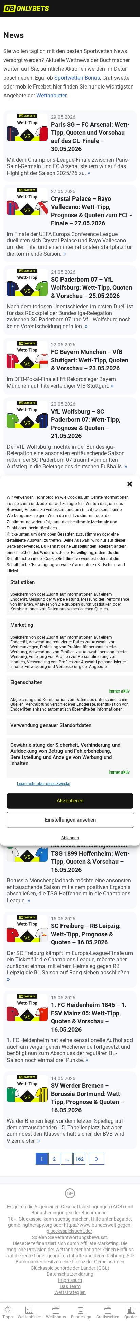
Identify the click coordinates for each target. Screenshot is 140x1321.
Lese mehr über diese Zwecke (43, 783)
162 (79, 1159)
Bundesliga (81, 1317)
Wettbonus (56, 1317)
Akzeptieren (70, 800)
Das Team (70, 1286)
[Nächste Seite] (96, 1159)
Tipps (7, 1317)
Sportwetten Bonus (77, 78)
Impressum (70, 1280)
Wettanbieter (51, 95)
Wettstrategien (70, 1292)
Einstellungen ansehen (70, 820)
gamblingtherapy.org (30, 1225)
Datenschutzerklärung (70, 1274)
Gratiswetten (107, 1317)
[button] (129, 484)
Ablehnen (70, 837)
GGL (103, 1268)
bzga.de (122, 1219)
